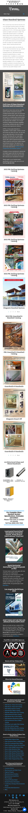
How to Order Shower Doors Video (13, 756)
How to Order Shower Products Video (14, 753)
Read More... (6, 585)
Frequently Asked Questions (12, 787)
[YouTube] (17, 3)
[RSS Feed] (22, 3)
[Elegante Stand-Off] (14, 417)
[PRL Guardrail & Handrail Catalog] (14, 350)
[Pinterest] (15, 3)
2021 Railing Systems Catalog (12, 708)
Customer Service (9, 768)
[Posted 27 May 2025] (14, 563)
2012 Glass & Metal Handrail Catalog (14, 730)
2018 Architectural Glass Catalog (13, 714)
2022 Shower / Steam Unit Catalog (13, 706)
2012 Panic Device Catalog (11, 726)
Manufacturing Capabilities (12, 776)
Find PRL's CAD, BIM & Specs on (14, 640)
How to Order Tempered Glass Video (14, 758)
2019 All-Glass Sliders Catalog (12, 710)
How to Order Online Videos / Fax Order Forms (14, 735)
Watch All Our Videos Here (14, 661)
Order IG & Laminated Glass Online (14, 743)
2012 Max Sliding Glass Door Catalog (14, 728)
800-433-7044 (17, 1)
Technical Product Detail (11, 779)
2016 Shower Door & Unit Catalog (13, 716)
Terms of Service (12, 810)
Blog (6, 789)
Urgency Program (9, 772)
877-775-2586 (11, 1)
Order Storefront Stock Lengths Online (15, 741)
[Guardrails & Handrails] (14, 384)
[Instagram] (11, 3)
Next (18, 311)
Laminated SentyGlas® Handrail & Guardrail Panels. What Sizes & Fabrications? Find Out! (14, 533)
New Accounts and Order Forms (13, 770)
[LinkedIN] (20, 3)
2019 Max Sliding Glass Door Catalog (14, 712)
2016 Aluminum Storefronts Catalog (14, 718)
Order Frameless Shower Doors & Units (15, 745)
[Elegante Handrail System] (14, 306)
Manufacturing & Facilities (11, 774)
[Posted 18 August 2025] (14, 618)
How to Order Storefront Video (12, 749)
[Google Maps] (13, 3)
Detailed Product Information (12, 781)
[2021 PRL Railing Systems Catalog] (14, 203)
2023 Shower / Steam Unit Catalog (13, 704)
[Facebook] (6, 3)
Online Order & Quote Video (12, 739)
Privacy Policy (20, 810)
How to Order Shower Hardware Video (14, 755)
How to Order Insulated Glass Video (14, 751)
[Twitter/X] (8, 3)
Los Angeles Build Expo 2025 (14, 590)
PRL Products (8, 778)
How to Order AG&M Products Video (14, 747)
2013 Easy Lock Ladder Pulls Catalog (14, 724)
